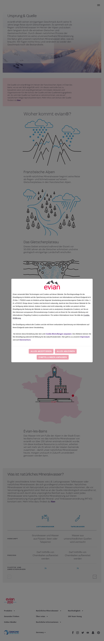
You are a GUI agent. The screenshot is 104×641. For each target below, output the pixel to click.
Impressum (85, 337)
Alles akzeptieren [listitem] (41, 351)
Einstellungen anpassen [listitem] (53, 357)
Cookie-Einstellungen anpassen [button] (59, 334)
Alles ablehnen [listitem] (66, 351)
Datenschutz (25, 340)
